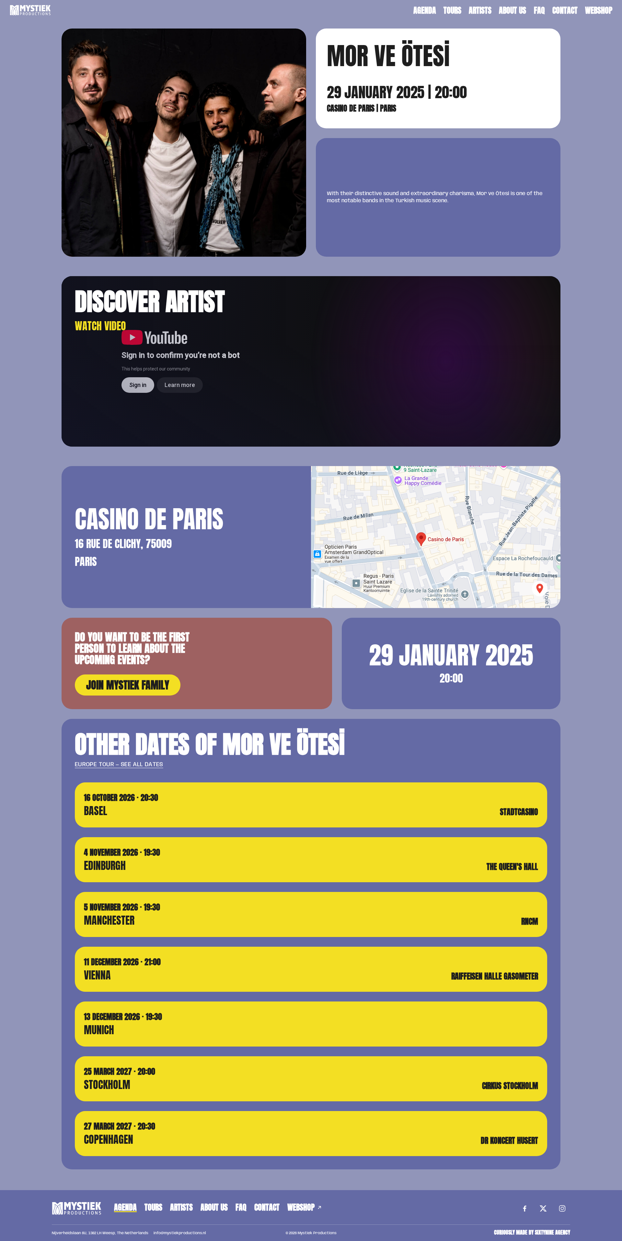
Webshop (598, 10)
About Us (512, 10)
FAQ (539, 10)
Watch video (100, 326)
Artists (480, 10)
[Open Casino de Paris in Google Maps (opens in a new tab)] (435, 537)
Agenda (424, 10)
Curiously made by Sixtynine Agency (532, 1232)
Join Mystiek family (127, 685)
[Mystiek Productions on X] (543, 1208)
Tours (452, 10)
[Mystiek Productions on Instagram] (562, 1208)
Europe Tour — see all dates (119, 764)
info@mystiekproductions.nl (180, 1233)
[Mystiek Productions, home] (30, 10)
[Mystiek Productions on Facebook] (524, 1208)
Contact (565, 10)
